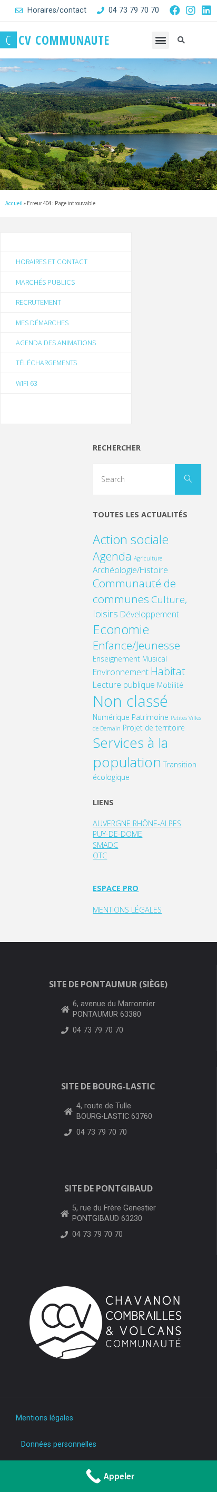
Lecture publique (124, 684)
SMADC (105, 845)
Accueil (14, 203)
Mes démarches (42, 322)
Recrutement (38, 302)
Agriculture (148, 558)
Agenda (112, 556)
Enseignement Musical (130, 659)
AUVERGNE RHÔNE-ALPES (137, 823)
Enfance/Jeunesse (136, 645)
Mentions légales (44, 1418)
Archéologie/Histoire (130, 570)
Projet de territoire (154, 728)
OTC (100, 855)
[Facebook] (175, 10)
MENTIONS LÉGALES (127, 910)
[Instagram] (190, 10)
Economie (121, 629)
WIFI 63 (26, 383)
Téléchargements (46, 362)
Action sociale (131, 539)
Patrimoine (150, 717)
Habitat (168, 671)
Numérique (111, 717)
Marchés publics (45, 282)
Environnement (121, 672)
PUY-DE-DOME (117, 834)
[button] (160, 40)
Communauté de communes (134, 591)
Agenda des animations (56, 342)
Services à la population (130, 752)
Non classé (130, 701)
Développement (149, 614)
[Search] (188, 479)
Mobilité (170, 685)
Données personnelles (58, 1444)
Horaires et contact (51, 261)
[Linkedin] (206, 10)
